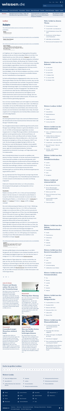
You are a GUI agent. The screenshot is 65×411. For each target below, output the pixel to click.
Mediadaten (49, 407)
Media (57, 2)
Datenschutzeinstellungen (28, 407)
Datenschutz (19, 407)
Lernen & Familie (13, 10)
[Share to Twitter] (8, 277)
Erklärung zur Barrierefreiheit (40, 407)
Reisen (28, 10)
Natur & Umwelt (35, 10)
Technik (42, 10)
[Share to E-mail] (3, 277)
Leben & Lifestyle (49, 10)
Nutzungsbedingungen (15, 409)
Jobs (53, 2)
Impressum (13, 407)
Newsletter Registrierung (26, 409)
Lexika (61, 10)
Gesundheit (22, 10)
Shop (50, 2)
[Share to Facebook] (6, 277)
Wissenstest (5, 10)
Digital (57, 10)
